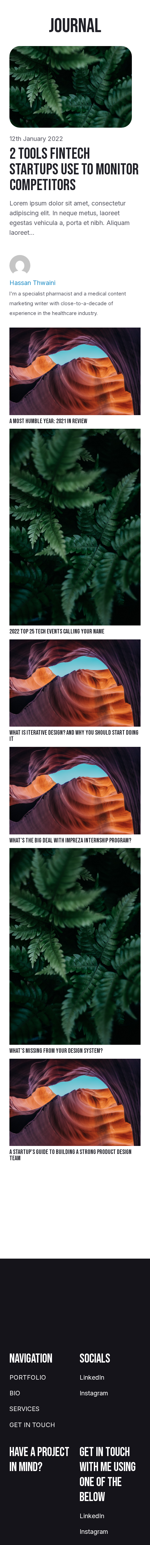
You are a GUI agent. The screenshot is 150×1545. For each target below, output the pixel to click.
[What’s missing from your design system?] (75, 852)
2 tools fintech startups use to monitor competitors (74, 169)
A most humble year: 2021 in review (48, 421)
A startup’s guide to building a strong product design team (70, 1155)
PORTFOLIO (27, 1377)
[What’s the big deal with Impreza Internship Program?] (75, 751)
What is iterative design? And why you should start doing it (73, 736)
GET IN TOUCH (32, 1424)
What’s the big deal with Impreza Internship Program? (70, 840)
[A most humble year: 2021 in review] (75, 332)
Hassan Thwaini (32, 282)
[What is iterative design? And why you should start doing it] (75, 644)
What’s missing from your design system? (56, 1051)
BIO (14, 1393)
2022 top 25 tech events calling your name (56, 631)
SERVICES (24, 1408)
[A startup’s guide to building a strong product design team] (75, 1063)
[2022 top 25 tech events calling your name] (75, 433)
